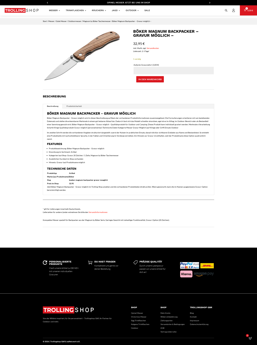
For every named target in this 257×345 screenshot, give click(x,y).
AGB (162, 328)
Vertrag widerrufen (168, 332)
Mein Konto (165, 313)
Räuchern (98, 10)
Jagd (115, 10)
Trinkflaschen (75, 10)
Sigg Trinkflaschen (138, 320)
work (74, 341)
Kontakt (193, 317)
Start (45, 21)
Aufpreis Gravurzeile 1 (146, 65)
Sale (147, 10)
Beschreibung (52, 106)
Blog (192, 313)
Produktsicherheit (74, 106)
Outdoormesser (74, 21)
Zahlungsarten (166, 320)
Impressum (194, 320)
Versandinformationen (98, 212)
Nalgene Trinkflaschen (140, 324)
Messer (53, 10)
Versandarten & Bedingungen (172, 324)
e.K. (78, 341)
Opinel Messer (137, 313)
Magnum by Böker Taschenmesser (97, 21)
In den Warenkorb (150, 79)
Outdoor (131, 10)
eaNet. (69, 341)
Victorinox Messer (138, 317)
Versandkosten (153, 48)
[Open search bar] (226, 10)
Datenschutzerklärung (199, 324)
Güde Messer (61, 21)
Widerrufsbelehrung (168, 317)
